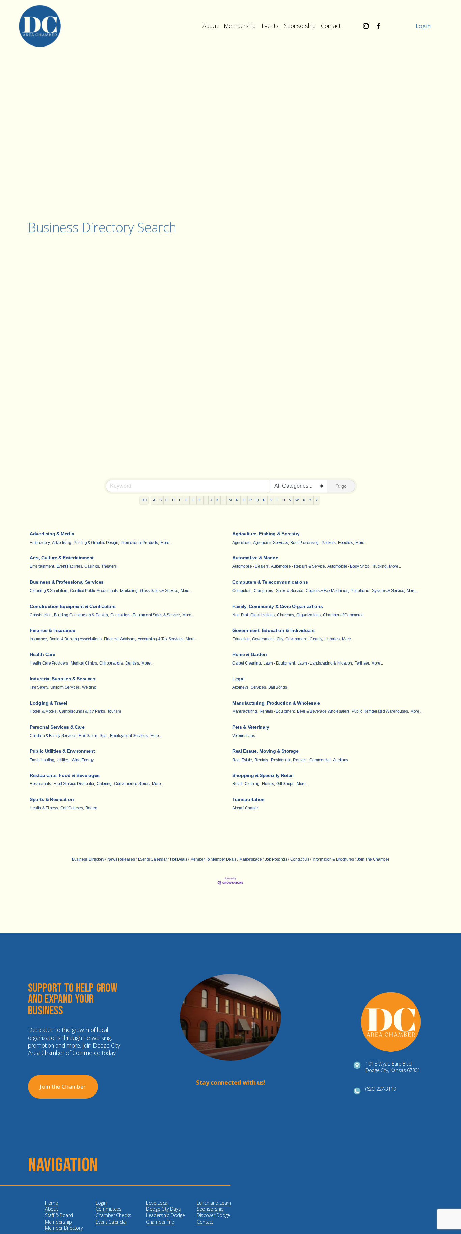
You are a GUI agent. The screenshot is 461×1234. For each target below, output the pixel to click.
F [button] (186, 500)
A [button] (154, 500)
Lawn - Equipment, (279, 663)
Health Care (42, 654)
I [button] (205, 500)
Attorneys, (240, 687)
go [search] (344, 486)
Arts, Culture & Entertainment (62, 557)
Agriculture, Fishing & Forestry (266, 533)
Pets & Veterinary (250, 727)
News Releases (121, 859)
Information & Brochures (333, 859)
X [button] (304, 500)
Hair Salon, (88, 735)
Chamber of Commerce (343, 615)
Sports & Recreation (52, 799)
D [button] (173, 500)
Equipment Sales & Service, (157, 615)
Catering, (104, 783)
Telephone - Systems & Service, (378, 590)
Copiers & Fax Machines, (327, 590)
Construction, (41, 615)
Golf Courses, (72, 808)
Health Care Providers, (49, 663)
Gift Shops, (285, 783)
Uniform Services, (65, 687)
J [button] (211, 500)
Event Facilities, (69, 566)
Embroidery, (40, 542)
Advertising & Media (52, 533)
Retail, (237, 783)
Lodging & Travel (48, 703)
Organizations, (308, 615)
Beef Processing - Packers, (313, 542)
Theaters (108, 566)
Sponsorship (300, 26)
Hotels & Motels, (43, 711)
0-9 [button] (144, 500)
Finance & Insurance (52, 630)
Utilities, (63, 760)
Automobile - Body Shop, (348, 566)
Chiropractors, (111, 663)
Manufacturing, (245, 711)
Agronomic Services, (271, 542)
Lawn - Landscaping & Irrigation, (325, 663)
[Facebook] (378, 26)
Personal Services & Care (57, 727)
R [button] (264, 500)
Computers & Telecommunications (270, 582)
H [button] (200, 500)
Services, (259, 687)
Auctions (340, 760)
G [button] (193, 500)
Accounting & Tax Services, (161, 639)
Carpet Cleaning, (247, 663)
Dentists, (132, 663)
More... (166, 542)
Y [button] (310, 500)
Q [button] (257, 500)
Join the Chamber (63, 1086)
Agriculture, (242, 542)
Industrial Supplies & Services (62, 678)
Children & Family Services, (53, 735)
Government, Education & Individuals (273, 630)
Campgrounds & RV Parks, (82, 711)
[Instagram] (365, 26)
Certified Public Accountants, (94, 590)
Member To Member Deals (213, 859)
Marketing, (129, 590)
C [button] (166, 500)
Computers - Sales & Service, (279, 590)
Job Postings (276, 859)
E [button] (180, 500)
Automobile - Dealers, (251, 566)
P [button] (250, 500)
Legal (238, 678)
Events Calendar (152, 859)
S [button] (271, 500)
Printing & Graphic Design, (96, 542)
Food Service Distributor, (74, 783)
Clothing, (252, 783)
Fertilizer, (362, 663)
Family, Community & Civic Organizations (277, 606)
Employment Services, (129, 735)
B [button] (160, 500)
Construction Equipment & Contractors (72, 606)
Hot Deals (178, 859)
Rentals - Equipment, (278, 711)
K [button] (217, 500)
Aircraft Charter (245, 808)
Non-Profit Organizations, (253, 615)
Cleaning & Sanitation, (49, 590)
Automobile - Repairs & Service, (298, 566)
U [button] (283, 500)
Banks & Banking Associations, (75, 639)
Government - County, (304, 639)
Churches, (286, 615)
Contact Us (299, 859)
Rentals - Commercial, (312, 760)
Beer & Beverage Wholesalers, (323, 711)
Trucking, (380, 566)
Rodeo (91, 808)
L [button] (224, 500)
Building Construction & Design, (81, 615)
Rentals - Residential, (272, 760)
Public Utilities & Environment (62, 751)
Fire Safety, (39, 687)
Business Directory (88, 859)
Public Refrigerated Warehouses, (380, 711)
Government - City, (268, 639)
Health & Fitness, (44, 808)
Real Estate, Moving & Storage (265, 751)
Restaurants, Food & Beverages (65, 775)
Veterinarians (243, 735)
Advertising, (62, 542)
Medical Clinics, (84, 663)
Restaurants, (41, 783)
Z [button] (317, 500)
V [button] (290, 500)
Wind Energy (83, 760)
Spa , (104, 735)
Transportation (248, 799)
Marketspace (250, 859)
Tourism (114, 711)
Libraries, (332, 639)
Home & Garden (249, 654)
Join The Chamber (373, 859)
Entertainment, (42, 566)
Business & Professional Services (67, 582)
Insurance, (39, 639)
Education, (241, 639)
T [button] (277, 500)
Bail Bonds (277, 687)
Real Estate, (242, 760)
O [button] (244, 500)
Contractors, (120, 615)
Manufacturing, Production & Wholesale (276, 703)
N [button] (237, 500)
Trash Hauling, (42, 760)
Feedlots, (346, 542)
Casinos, (92, 566)
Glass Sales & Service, (159, 590)
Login (423, 26)
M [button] (230, 500)
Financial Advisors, (120, 639)
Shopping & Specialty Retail (263, 775)
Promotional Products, (140, 542)
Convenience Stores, (132, 783)
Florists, (268, 783)
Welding (89, 687)
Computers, (242, 590)
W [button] (297, 500)
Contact (331, 26)
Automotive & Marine (255, 557)
